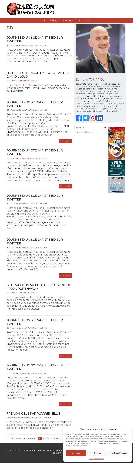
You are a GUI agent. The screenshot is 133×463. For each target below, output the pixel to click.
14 (51, 438)
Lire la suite (65, 141)
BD (45, 20)
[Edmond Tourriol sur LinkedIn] (99, 120)
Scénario (53, 20)
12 (45, 438)
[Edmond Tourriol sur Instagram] (92, 120)
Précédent (17, 438)
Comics (10, 418)
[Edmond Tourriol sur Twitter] (86, 120)
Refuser (97, 453)
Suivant (62, 438)
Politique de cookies (96, 459)
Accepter (76, 453)
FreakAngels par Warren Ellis (33, 413)
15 (54, 438)
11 (43, 438)
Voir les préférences (119, 453)
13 (48, 438)
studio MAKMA (113, 86)
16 (57, 438)
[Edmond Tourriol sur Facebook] (79, 120)
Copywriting (83, 20)
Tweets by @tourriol (84, 132)
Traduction (67, 20)
